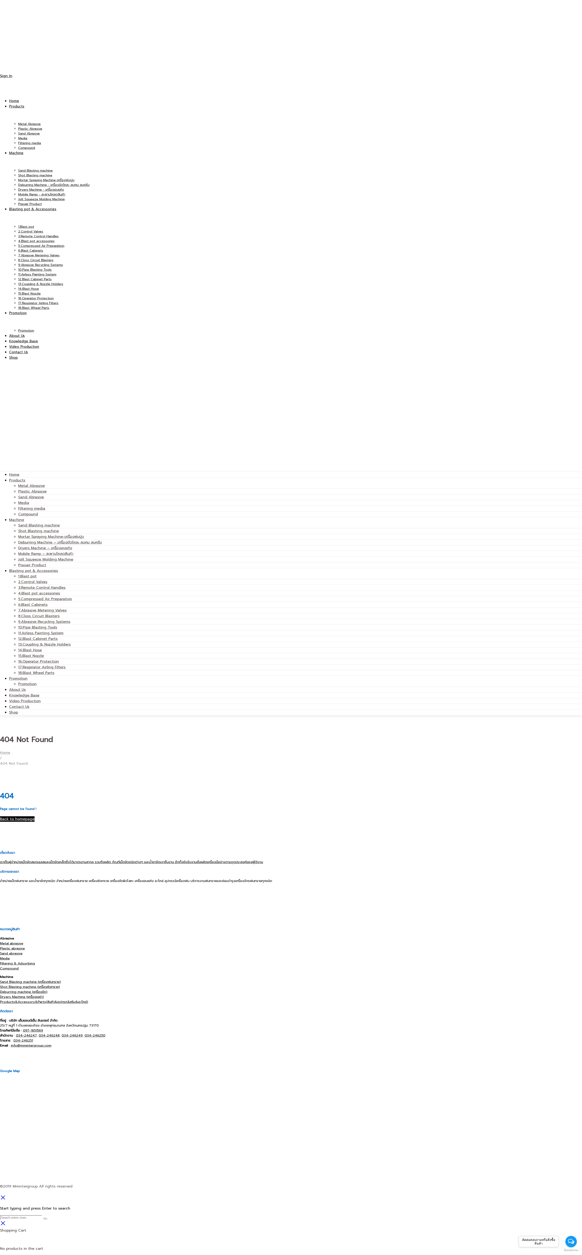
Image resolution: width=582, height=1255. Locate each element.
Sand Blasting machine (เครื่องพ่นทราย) (30, 981)
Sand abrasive (11, 953)
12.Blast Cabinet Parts (38, 638)
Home (14, 474)
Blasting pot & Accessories (33, 571)
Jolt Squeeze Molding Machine (45, 559)
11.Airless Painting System (40, 633)
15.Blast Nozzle (31, 656)
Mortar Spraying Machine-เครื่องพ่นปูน (51, 536)
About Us (17, 689)
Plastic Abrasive (32, 491)
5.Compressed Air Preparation (45, 599)
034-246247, (27, 1035)
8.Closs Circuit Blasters (39, 616)
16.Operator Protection (38, 661)
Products (17, 480)
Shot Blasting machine (38, 531)
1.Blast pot (27, 576)
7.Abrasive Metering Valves (42, 610)
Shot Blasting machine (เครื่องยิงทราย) (30, 986)
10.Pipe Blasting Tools (37, 627)
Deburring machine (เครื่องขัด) (23, 991)
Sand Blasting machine (39, 525)
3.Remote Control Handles (41, 587)
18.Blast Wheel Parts (36, 673)
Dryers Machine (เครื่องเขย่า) (22, 996)
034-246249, (72, 1035)
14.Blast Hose (30, 650)
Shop (13, 712)
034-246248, (49, 1035)
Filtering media (31, 508)
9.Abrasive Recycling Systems (44, 621)
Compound (28, 514)
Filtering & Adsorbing (17, 963)
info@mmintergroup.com (31, 1045)
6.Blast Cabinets (33, 604)
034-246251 (23, 1040)
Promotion (18, 678)
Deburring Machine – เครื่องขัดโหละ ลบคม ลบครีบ (60, 542)
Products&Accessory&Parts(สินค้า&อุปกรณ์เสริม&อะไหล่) (44, 1001)
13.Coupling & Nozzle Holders (44, 644)
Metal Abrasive (31, 485)
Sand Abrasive (31, 497)
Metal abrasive (11, 943)
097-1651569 (33, 1030)
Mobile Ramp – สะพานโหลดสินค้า (45, 553)
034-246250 (95, 1035)
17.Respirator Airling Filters (41, 667)
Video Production (25, 701)
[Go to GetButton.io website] (571, 1250)
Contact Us (19, 706)
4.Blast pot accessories (39, 593)
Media (23, 503)
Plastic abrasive (12, 948)
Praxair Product (32, 565)
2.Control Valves (32, 582)
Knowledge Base (24, 695)
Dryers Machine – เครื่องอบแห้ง (45, 548)
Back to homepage (17, 819)
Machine (16, 520)
